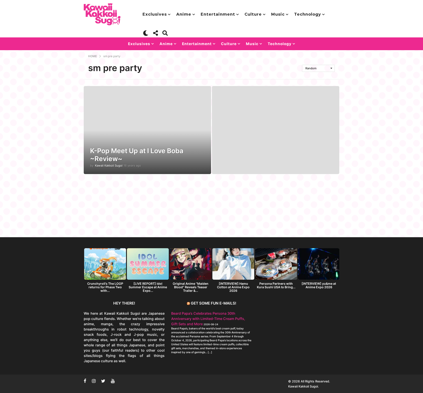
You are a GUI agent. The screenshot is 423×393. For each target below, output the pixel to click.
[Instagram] (94, 381)
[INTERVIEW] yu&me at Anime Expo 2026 (319, 285)
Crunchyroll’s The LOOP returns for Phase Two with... (105, 287)
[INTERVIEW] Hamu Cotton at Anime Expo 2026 (233, 287)
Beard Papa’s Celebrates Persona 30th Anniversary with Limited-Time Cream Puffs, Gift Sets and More (208, 318)
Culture (253, 14)
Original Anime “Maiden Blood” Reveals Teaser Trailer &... (190, 287)
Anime (183, 14)
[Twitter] (103, 381)
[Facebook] (85, 381)
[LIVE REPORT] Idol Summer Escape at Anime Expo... (148, 287)
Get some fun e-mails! (213, 303)
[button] (145, 33)
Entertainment (218, 14)
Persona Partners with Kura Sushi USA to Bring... (276, 285)
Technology (307, 14)
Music (278, 14)
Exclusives (155, 14)
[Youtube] (113, 381)
